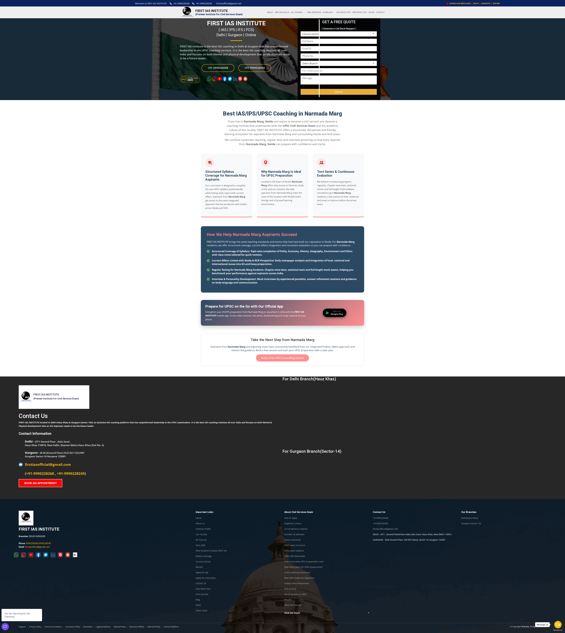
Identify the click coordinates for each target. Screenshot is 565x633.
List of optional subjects (296, 529)
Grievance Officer (136, 626)
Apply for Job (202, 572)
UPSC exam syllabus (294, 551)
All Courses (201, 540)
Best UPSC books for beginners (299, 578)
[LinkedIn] (235, 78)
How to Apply (290, 518)
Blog (198, 600)
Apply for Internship (206, 578)
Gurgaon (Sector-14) (471, 523)
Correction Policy (72, 626)
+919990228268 (380, 518)
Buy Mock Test (344, 12)
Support (22, 626)
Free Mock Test (359, 12)
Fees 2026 (200, 545)
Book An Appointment (40, 483)
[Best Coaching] (75, 554)
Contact (380, 12)
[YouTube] (219, 78)
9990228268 (32, 543)
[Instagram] (214, 78)
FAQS (198, 605)
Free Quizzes (202, 594)
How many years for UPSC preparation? (303, 567)
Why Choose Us (282, 12)
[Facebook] (224, 78)
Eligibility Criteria (292, 523)
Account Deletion (171, 626)
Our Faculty (201, 534)
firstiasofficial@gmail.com (228, 3)
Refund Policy (120, 626)
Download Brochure (460, 3)
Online (250, 35)
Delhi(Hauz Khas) (469, 518)
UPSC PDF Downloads (294, 556)
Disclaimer (87, 626)
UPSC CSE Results (292, 605)
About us (200, 523)
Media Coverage (204, 556)
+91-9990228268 (181, 3)
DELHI (475, 3)
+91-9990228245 (204, 3)
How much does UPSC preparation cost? (304, 562)
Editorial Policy (154, 626)
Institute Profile (203, 529)
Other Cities (201, 611)
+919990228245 (380, 523)
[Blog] (245, 78)
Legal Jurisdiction (103, 626)
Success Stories (203, 562)
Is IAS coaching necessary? (297, 572)
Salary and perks (292, 540)
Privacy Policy (35, 626)
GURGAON (485, 3)
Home (198, 518)
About (270, 12)
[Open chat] (5, 626)
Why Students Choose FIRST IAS (211, 551)
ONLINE (496, 3)
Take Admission (314, 12)
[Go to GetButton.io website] (558, 630)
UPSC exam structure (294, 545)
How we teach (292, 612)
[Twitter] (229, 78)
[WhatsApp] (209, 78)
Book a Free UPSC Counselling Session (282, 358)
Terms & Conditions (53, 626)
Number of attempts (294, 534)
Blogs (372, 12)
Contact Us (201, 583)
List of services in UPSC (295, 594)
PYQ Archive (290, 589)
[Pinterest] (240, 78)
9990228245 (45, 543)
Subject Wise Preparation (296, 583)
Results (199, 567)
